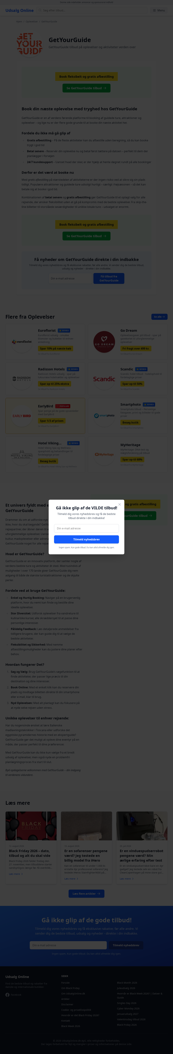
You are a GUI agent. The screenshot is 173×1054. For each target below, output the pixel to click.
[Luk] (120, 504)
